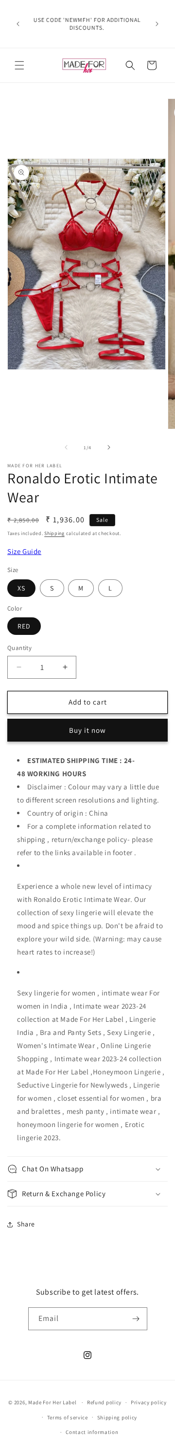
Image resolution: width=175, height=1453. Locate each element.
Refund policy (104, 1402)
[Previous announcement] (18, 24)
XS (21, 588)
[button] (19, 65)
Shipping (54, 533)
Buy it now (87, 730)
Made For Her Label (52, 1402)
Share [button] (26, 1224)
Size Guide (24, 551)
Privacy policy (149, 1402)
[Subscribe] (136, 1318)
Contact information (92, 1432)
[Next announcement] (157, 24)
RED (24, 626)
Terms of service (67, 1417)
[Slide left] (66, 447)
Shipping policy (117, 1417)
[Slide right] (109, 447)
